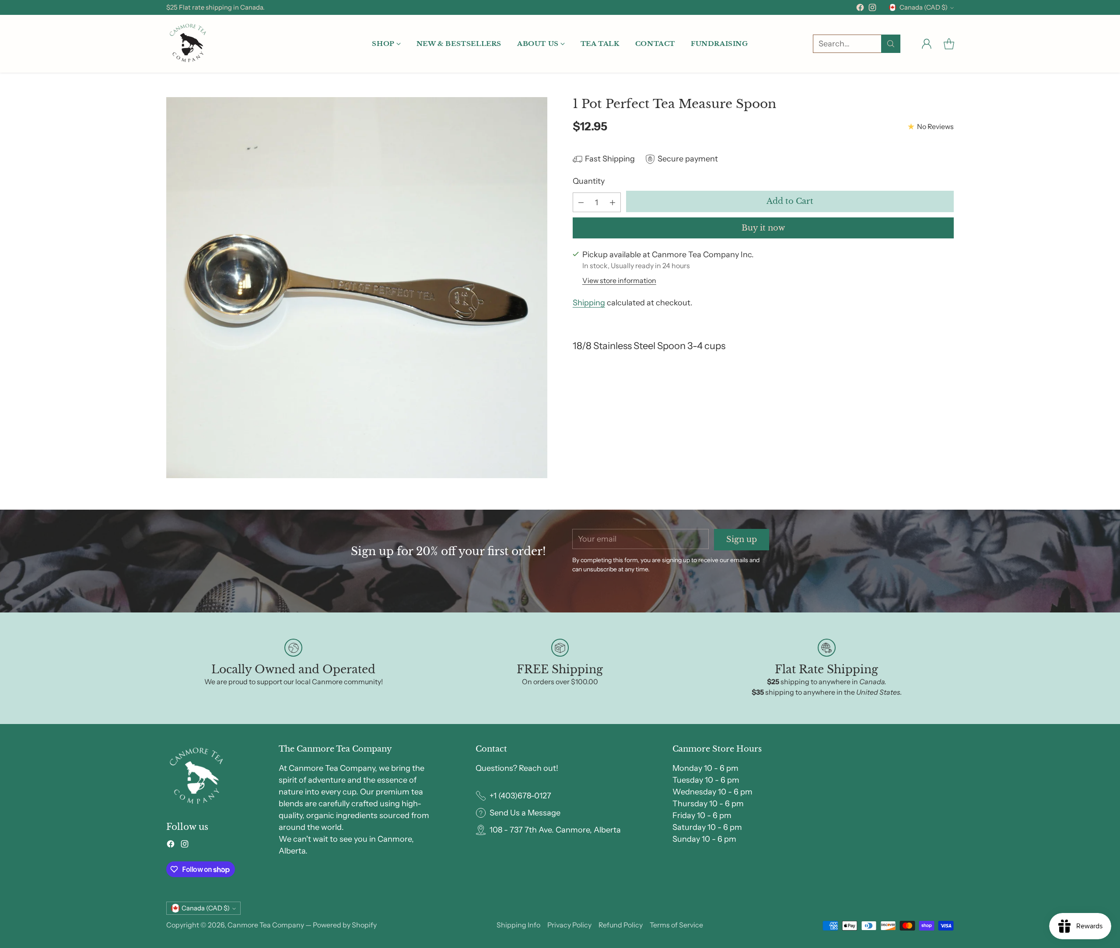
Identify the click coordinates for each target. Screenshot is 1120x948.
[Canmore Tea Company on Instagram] (872, 9)
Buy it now (763, 228)
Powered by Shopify (345, 924)
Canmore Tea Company (266, 924)
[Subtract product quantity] (581, 202)
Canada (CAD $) (924, 7)
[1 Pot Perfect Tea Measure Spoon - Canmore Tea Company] (356, 287)
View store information (619, 280)
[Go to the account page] (926, 43)
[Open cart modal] (949, 43)
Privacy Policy (569, 924)
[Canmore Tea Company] (188, 44)
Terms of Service (676, 924)
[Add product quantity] (612, 202)
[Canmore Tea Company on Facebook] (860, 9)
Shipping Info (518, 924)
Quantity (589, 181)
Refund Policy (620, 924)
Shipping (589, 303)
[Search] (890, 44)
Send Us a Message (525, 813)
